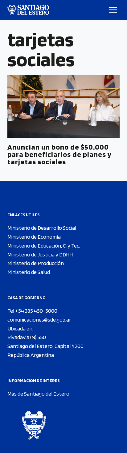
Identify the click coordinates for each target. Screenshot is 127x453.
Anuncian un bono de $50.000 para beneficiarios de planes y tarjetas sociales (59, 154)
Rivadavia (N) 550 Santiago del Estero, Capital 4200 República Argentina (45, 346)
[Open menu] (113, 9)
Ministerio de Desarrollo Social (41, 228)
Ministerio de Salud (28, 272)
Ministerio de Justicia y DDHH (40, 254)
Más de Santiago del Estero (38, 393)
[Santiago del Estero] (28, 10)
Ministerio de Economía (34, 236)
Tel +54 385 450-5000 (32, 310)
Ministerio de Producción (35, 263)
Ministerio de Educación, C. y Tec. (43, 245)
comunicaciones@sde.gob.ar (39, 319)
